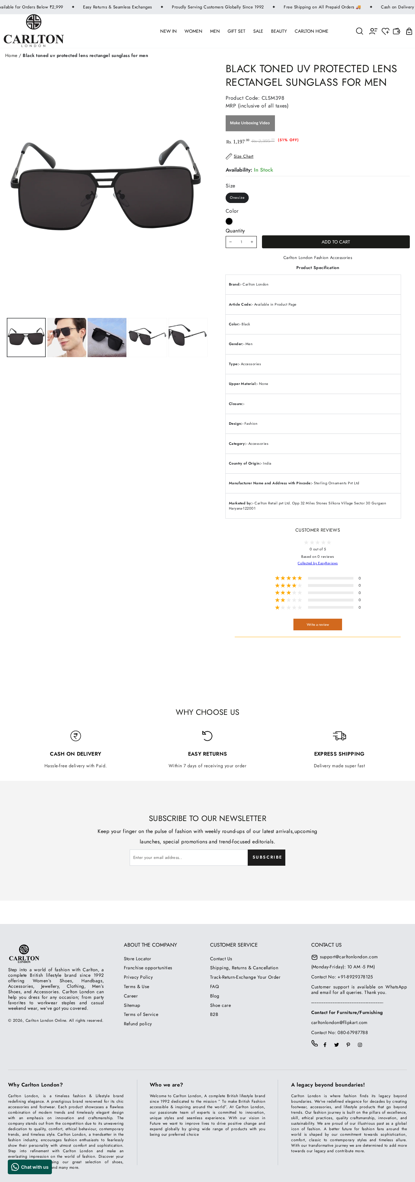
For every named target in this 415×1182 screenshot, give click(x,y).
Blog (214, 996)
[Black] (229, 221)
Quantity (235, 230)
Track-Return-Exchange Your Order (245, 977)
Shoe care (220, 1005)
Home (11, 55)
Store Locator (137, 958)
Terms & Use (136, 986)
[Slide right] (147, 337)
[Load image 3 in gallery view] (107, 337)
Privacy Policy (138, 977)
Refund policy (138, 1023)
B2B (214, 1014)
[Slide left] (65, 337)
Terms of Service (141, 1014)
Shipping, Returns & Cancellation (244, 967)
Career (131, 996)
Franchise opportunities (148, 967)
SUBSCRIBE (268, 857)
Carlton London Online (46, 1020)
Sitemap (132, 1005)
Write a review (318, 624)
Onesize (237, 197)
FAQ (214, 986)
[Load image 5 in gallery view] (188, 337)
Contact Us (221, 958)
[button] (360, 31)
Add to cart (336, 242)
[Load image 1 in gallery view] (26, 337)
